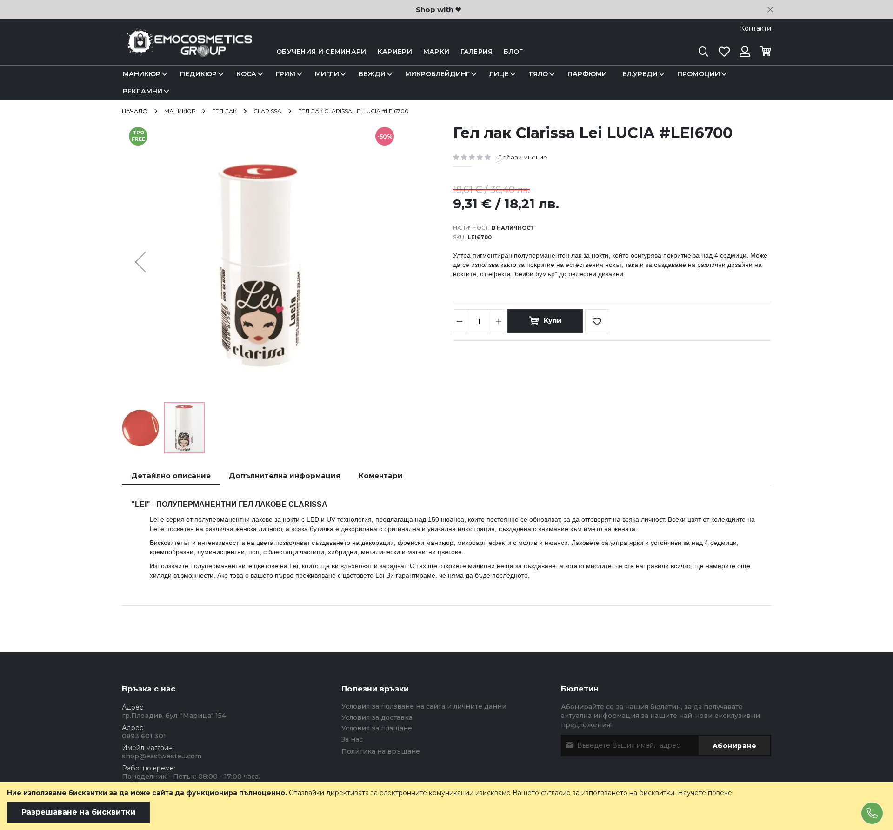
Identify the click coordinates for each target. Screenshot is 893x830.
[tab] (171, 475)
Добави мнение (522, 157)
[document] (446, 806)
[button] (140, 261)
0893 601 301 (144, 736)
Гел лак (224, 110)
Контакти (755, 28)
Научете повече (705, 793)
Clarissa (267, 110)
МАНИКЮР (179, 110)
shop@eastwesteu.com (161, 756)
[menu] (446, 83)
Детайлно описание (171, 475)
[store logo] (187, 51)
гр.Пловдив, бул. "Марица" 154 (174, 715)
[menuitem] (143, 74)
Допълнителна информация (284, 475)
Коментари (381, 475)
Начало (134, 110)
